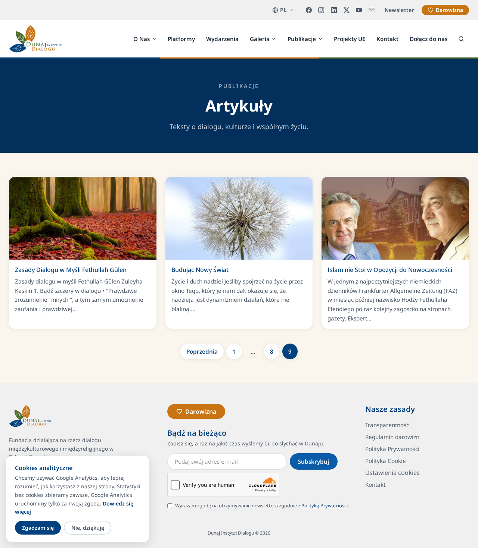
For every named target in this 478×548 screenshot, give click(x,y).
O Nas (141, 38)
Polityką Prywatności (324, 505)
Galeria (260, 38)
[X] (346, 10)
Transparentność (387, 425)
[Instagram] (321, 10)
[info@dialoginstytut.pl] (371, 10)
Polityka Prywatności (392, 449)
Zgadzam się (38, 527)
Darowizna (449, 9)
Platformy (181, 38)
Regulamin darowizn (392, 437)
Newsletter (400, 9)
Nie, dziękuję (87, 527)
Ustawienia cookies (392, 473)
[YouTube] (358, 10)
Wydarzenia (222, 38)
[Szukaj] (461, 38)
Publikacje (302, 38)
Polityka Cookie (385, 460)
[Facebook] (308, 10)
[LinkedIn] (333, 10)
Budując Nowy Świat (200, 270)
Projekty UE (349, 38)
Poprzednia (202, 351)
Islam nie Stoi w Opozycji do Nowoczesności (390, 270)
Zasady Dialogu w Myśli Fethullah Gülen (71, 270)
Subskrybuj (313, 461)
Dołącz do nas (428, 38)
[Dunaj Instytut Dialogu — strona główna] (35, 39)
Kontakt (387, 38)
